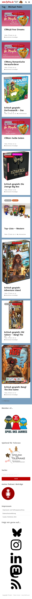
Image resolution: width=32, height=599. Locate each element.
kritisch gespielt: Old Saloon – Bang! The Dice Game (14, 335)
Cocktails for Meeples (18, 13)
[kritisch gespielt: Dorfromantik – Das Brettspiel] (16, 89)
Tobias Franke (16, 595)
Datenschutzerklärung (9, 513)
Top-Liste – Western (14, 228)
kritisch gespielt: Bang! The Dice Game (15, 388)
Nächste (6, 401)
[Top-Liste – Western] (16, 211)
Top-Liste (15, 200)
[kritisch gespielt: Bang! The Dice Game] (16, 364)
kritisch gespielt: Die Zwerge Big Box (14, 185)
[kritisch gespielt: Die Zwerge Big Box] (16, 166)
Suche (16, 478)
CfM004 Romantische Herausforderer (14, 63)
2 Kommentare (22, 234)
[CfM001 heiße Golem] (16, 126)
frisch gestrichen (17, 154)
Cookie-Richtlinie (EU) (9, 517)
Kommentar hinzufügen (12, 37)
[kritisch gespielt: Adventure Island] (16, 262)
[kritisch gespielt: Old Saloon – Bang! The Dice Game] (16, 314)
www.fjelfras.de (26, 595)
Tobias (6, 35)
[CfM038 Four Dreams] (16, 18)
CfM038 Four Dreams (14, 29)
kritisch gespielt (17, 78)
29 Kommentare (22, 113)
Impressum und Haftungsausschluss (13, 510)
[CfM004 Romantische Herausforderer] (16, 50)
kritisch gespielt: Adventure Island (12, 289)
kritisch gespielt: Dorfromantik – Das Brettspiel (14, 110)
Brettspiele (8, 13)
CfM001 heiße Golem (14, 138)
